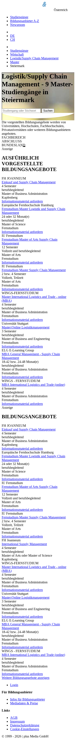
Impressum (17, 721)
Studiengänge (19, 17)
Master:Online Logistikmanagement (25, 327)
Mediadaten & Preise (24, 703)
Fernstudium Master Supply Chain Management (34, 270)
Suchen (48, 110)
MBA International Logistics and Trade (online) (33, 384)
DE (12, 36)
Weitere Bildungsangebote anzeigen (25, 678)
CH (12, 39)
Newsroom (17, 25)
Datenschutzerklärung (24, 725)
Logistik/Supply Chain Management (34, 58)
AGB (14, 717)
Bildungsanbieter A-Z (24, 21)
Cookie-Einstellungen (24, 729)
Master (14, 62)
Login (14, 685)
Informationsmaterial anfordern (22, 201)
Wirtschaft (17, 54)
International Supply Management (24, 544)
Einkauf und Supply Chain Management (29, 182)
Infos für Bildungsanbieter (27, 699)
